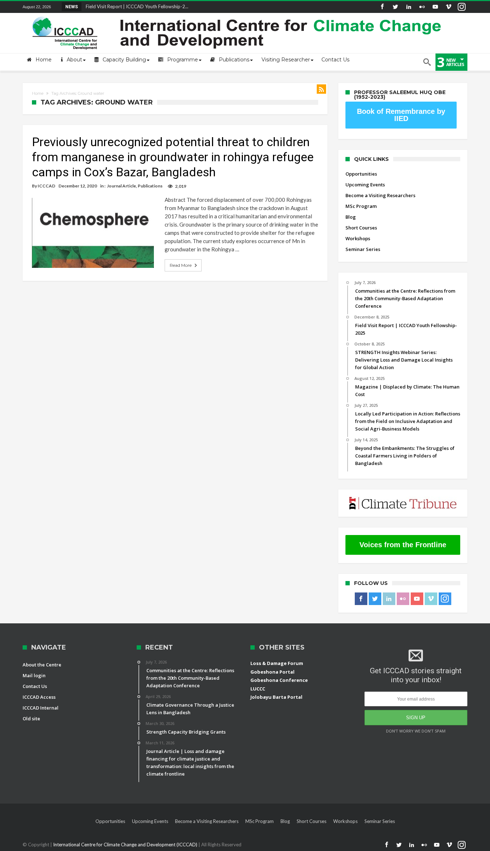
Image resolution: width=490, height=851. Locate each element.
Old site (31, 718)
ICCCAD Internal (40, 707)
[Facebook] (382, 7)
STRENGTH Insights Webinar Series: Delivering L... (136, 6)
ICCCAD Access (39, 697)
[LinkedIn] (408, 7)
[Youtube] (435, 7)
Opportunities (361, 174)
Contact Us (35, 686)
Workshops (357, 238)
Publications (150, 186)
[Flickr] (422, 7)
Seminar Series (362, 249)
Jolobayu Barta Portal (276, 697)
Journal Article (121, 186)
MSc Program (361, 206)
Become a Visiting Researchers (380, 195)
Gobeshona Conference (279, 680)
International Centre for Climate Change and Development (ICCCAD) (125, 844)
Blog (350, 217)
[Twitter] (395, 7)
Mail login (34, 675)
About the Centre (42, 664)
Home (37, 93)
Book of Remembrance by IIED (401, 115)
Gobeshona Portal (272, 672)
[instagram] (461, 7)
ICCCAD (46, 186)
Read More (181, 265)
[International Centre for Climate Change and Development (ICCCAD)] (238, 15)
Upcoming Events (365, 184)
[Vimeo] (448, 7)
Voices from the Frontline (402, 544)
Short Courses (361, 227)
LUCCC (257, 688)
